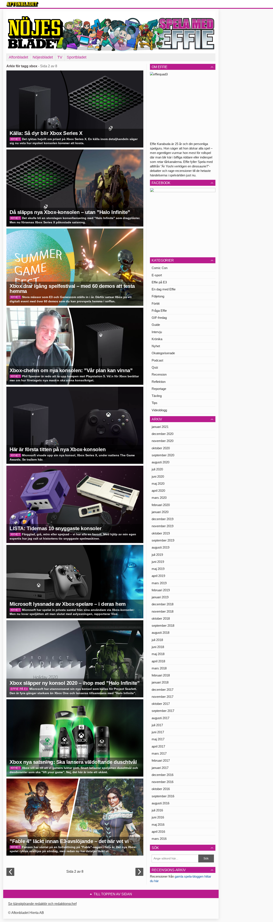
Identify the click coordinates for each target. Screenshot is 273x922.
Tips (154, 403)
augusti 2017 (160, 718)
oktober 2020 (161, 448)
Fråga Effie (159, 310)
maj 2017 (158, 739)
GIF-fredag (159, 317)
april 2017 (158, 746)
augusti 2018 (160, 632)
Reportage (159, 389)
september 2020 (163, 455)
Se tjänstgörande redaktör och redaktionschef (42, 904)
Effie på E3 (159, 282)
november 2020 (162, 441)
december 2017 (162, 689)
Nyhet (156, 346)
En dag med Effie (164, 289)
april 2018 (158, 661)
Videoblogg (159, 410)
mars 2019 (159, 583)
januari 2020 (160, 512)
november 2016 (162, 782)
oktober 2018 (161, 618)
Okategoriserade (163, 353)
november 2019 (162, 526)
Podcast (157, 360)
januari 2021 (160, 427)
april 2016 (158, 831)
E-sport (157, 275)
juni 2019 (158, 561)
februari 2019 (161, 590)
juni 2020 (158, 476)
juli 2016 (157, 810)
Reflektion (159, 381)
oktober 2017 (161, 703)
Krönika (157, 339)
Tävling (157, 396)
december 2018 (162, 604)
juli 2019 (157, 554)
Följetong (158, 296)
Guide (156, 324)
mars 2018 (159, 668)
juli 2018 (157, 640)
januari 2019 (160, 597)
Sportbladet (76, 57)
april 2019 (158, 576)
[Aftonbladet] (22, 4)
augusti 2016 (160, 803)
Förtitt (156, 303)
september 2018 (163, 625)
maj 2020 (158, 483)
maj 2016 (158, 824)
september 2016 (163, 796)
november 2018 (162, 611)
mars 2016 (159, 838)
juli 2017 (157, 725)
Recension (159, 374)
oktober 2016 (161, 789)
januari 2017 (160, 768)
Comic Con (159, 268)
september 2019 (163, 540)
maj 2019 (158, 569)
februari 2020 (161, 505)
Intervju (157, 332)
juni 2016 (158, 817)
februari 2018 (161, 675)
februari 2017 (161, 760)
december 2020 (162, 434)
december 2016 (162, 775)
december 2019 (162, 519)
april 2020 (158, 490)
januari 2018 (160, 682)
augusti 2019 (160, 547)
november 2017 (162, 696)
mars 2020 (159, 497)
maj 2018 (158, 654)
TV (59, 57)
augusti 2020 (160, 462)
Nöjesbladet (43, 57)
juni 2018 (158, 647)
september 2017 (163, 711)
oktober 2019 (161, 533)
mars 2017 (159, 753)
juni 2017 (158, 732)
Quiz (155, 367)
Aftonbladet (18, 57)
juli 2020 (157, 469)
